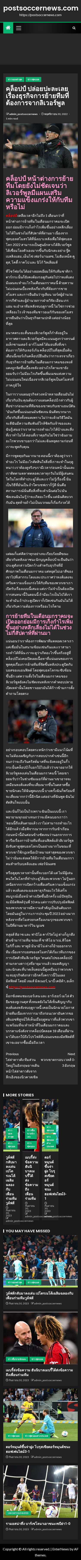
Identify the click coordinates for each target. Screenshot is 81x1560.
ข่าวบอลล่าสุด (15, 79)
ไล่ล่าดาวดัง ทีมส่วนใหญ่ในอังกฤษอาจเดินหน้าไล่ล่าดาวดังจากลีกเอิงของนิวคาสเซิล (22, 1065)
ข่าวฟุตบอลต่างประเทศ (50, 1141)
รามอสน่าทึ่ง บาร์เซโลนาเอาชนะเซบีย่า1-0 (38, 1524)
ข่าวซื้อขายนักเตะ (31, 1133)
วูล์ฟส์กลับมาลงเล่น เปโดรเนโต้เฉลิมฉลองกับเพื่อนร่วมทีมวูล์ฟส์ (11, 1180)
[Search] (74, 28)
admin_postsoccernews (23, 114)
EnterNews (60, 1549)
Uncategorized (18, 1513)
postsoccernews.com (40, 8)
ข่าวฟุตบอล (33, 79)
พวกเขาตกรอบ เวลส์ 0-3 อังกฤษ (58, 1059)
